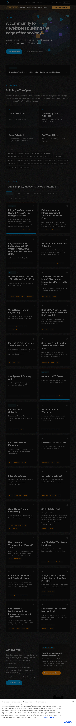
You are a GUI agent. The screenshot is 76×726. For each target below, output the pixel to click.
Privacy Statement (49, 717)
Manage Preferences (68, 721)
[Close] (73, 702)
